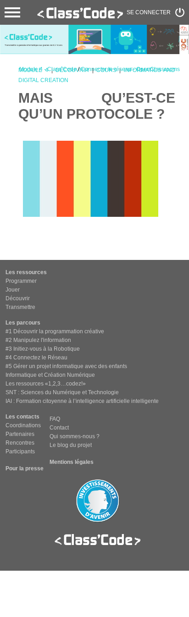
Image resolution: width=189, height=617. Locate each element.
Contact (59, 427)
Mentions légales (72, 462)
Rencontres (20, 443)
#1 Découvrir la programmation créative (55, 331)
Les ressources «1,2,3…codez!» (46, 383)
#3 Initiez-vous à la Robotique (43, 349)
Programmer (21, 281)
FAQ (55, 419)
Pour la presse (25, 468)
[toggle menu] (12, 12)
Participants (20, 451)
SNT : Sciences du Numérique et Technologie (62, 392)
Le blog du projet (71, 445)
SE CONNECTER (149, 12)
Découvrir (18, 298)
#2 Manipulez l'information (38, 340)
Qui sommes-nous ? (75, 436)
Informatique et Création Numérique (50, 375)
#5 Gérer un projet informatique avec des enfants (66, 366)
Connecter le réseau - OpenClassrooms (130, 69)
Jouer (13, 289)
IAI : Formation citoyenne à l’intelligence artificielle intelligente (82, 401)
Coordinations (23, 425)
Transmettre (20, 307)
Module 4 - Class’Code (48, 69)
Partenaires (20, 434)
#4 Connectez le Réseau (36, 357)
